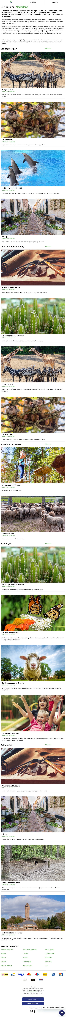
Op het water (49, 954)
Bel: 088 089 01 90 (33, 999)
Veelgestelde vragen (33, 1003)
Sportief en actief (7, 949)
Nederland (22, 7)
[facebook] (34, 1011)
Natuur (3, 954)
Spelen (3, 962)
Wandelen (48, 958)
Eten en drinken (6, 966)
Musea (3, 958)
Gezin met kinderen (30, 949)
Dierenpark (27, 962)
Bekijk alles (48, 48)
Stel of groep (49, 949)
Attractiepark (27, 966)
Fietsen (25, 958)
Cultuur (25, 954)
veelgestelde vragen (33, 991)
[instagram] (31, 1011)
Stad (46, 966)
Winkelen (48, 962)
